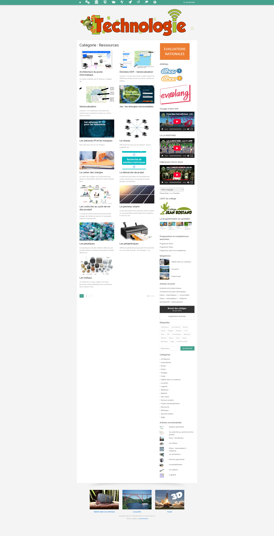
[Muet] (188, 129)
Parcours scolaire (167, 400)
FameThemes (143, 519)
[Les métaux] (97, 265)
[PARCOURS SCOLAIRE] (147, 2)
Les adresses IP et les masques (96, 140)
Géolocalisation (88, 106)
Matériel (163, 338)
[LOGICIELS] (105, 2)
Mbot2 (171, 338)
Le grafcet (172, 475)
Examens (179, 331)
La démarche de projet (132, 172)
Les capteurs (173, 470)
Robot (184, 338)
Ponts (178, 338)
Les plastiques (87, 243)
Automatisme (175, 327)
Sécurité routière (182, 341)
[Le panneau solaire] (137, 194)
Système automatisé (176, 427)
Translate (176, 193)
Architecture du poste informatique (173, 292)
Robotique (164, 341)
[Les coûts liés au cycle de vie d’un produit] (97, 194)
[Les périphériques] (137, 231)
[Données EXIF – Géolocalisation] (137, 59)
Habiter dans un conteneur (171, 379)
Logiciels (164, 386)
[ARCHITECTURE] (96, 2)
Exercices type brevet (176, 459)
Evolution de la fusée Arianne (170, 288)
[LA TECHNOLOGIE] (137, 22)
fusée (162, 334)
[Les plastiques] (97, 231)
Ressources (165, 407)
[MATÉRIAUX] (122, 2)
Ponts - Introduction (176, 438)
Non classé (165, 397)
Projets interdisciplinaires (170, 403)
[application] (177, 121)
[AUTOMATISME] (87, 2)
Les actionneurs (174, 454)
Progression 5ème (166, 247)
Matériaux (187, 334)
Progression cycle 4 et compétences (173, 250)
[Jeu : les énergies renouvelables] (137, 94)
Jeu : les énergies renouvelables (136, 106)
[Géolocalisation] (97, 94)
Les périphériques (129, 243)
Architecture (165, 327)
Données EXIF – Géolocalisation (136, 72)
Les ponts (164, 383)
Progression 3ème (166, 243)
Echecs (163, 369)
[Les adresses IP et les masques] (97, 128)
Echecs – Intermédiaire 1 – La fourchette (174, 295)
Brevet (163, 366)
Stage (172, 341)
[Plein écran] (192, 129)
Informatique (176, 334)
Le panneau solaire (130, 206)
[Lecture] (162, 129)
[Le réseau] (137, 128)
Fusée (163, 376)
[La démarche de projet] (134, 160)
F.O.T (186, 331)
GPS (168, 334)
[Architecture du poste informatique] (97, 59)
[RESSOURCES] (113, 2)
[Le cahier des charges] (97, 160)
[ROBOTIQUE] (138, 2)
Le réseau (125, 140)
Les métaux (86, 278)
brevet (163, 331)
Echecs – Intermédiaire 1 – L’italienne (173, 298)
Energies (170, 331)
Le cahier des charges (91, 172)
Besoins (185, 327)
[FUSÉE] (130, 2)
